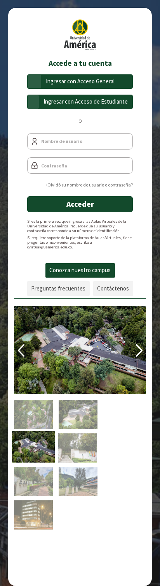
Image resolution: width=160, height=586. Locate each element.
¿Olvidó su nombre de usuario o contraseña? (89, 185)
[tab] (80, 270)
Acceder (80, 204)
